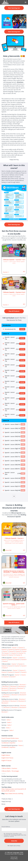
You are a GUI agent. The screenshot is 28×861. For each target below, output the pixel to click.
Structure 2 (6, 686)
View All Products (14, 311)
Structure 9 (12, 690)
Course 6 (23, 649)
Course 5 (17, 649)
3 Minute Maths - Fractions (9, 768)
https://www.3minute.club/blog (14, 793)
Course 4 (10, 649)
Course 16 (19, 655)
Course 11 (7, 653)
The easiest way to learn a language (14, 854)
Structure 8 (5, 690)
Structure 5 (5, 688)
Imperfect (12, 743)
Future (20, 741)
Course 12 (14, 653)
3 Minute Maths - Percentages (10, 771)
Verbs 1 (9, 720)
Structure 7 (20, 688)
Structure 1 (23, 684)
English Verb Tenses (7, 758)
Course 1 (14, 647)
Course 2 (21, 647)
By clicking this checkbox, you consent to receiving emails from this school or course (15, 835)
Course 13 (22, 653)
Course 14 (4, 655)
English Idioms (6, 755)
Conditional (5, 743)
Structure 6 (12, 688)
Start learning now (14, 8)
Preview (22, 329)
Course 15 (12, 655)
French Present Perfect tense (10, 738)
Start (22, 424)
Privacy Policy (14, 858)
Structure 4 (21, 686)
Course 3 (4, 649)
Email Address (6, 826)
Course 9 (18, 651)
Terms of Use (14, 857)
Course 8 (11, 651)
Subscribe (14, 841)
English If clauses (6, 760)
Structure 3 (13, 686)
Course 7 (5, 651)
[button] (25, 2)
